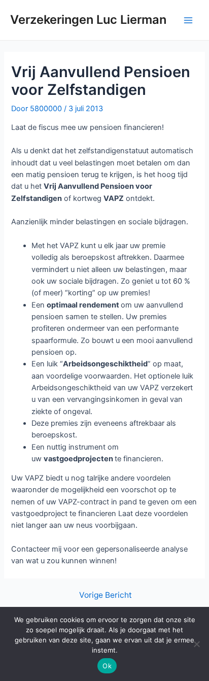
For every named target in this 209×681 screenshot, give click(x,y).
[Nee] (196, 644)
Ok (107, 666)
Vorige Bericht (105, 595)
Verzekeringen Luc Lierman (88, 19)
